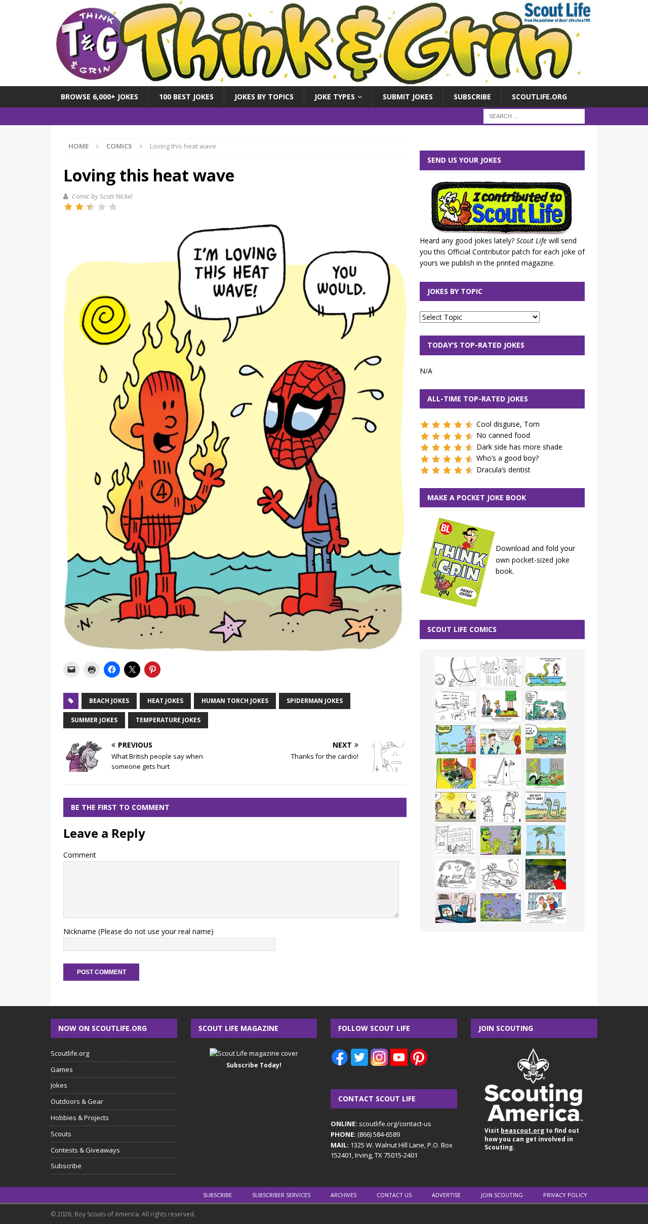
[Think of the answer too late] (545, 908)
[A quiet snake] (545, 807)
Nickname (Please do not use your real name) (138, 931)
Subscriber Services (281, 1195)
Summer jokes (94, 720)
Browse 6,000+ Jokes (99, 96)
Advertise (446, 1195)
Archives (343, 1195)
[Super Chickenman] (545, 874)
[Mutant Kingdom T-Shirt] (500, 807)
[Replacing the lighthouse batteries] (500, 773)
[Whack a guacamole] (455, 773)
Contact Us (394, 1195)
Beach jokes (109, 700)
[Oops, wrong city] (545, 706)
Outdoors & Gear (77, 1101)
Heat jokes (165, 700)
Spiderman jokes (315, 700)
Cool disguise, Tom (508, 424)
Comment (79, 855)
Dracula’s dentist (503, 469)
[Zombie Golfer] (455, 739)
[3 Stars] (91, 207)
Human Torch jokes (234, 700)
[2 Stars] (79, 207)
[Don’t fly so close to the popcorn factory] (500, 739)
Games (62, 1069)
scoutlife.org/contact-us (381, 1123)
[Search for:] (534, 116)
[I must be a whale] (545, 739)
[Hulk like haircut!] (500, 840)
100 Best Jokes (186, 96)
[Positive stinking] (455, 840)
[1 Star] (68, 207)
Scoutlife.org (539, 96)
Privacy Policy (565, 1195)
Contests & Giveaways (85, 1150)
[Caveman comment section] (455, 874)
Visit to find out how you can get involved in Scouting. (531, 1139)
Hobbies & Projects (80, 1117)
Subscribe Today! (253, 1065)
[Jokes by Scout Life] (324, 80)
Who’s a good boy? (507, 458)
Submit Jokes (408, 96)
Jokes (59, 1085)
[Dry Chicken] (455, 807)
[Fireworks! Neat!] (500, 908)
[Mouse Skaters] (500, 874)
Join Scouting (502, 1195)
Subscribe (472, 96)
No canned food (503, 435)
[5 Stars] (113, 207)
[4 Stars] (102, 207)
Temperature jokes (168, 720)
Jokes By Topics (264, 96)
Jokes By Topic (454, 291)
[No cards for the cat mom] (455, 908)
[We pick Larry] (500, 706)
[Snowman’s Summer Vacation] (455, 706)
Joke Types (334, 96)
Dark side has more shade (519, 447)
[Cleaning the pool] (545, 672)
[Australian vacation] (500, 672)
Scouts (61, 1133)
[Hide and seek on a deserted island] (545, 840)
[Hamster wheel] (455, 672)
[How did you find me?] (545, 773)
